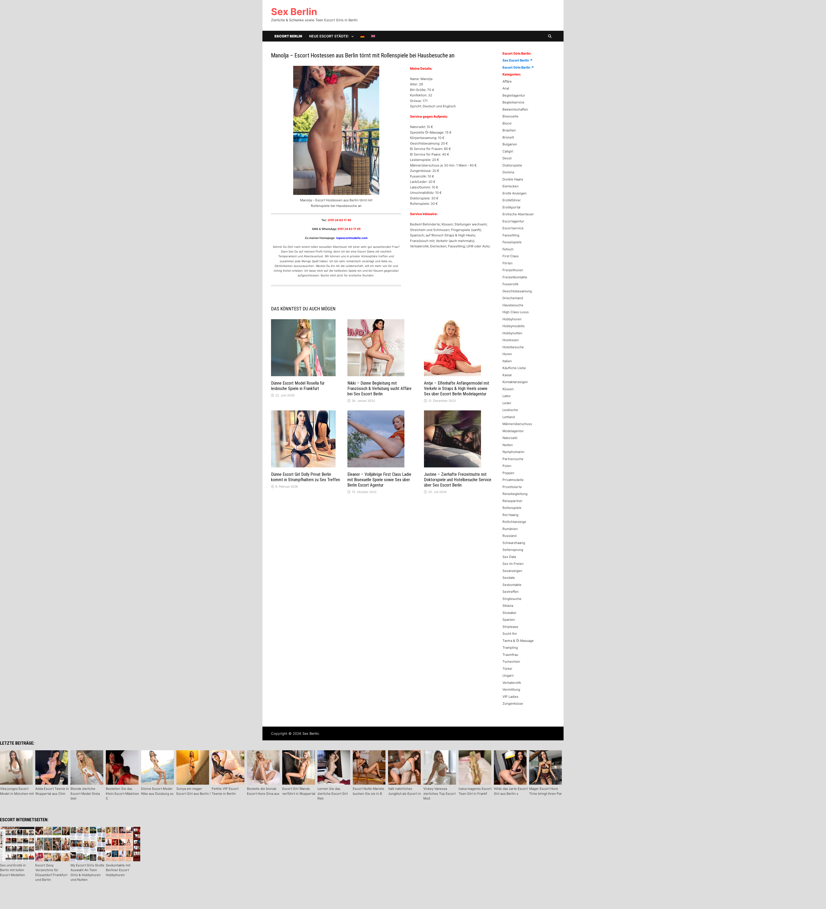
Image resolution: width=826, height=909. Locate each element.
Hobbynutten (512, 333)
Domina (508, 172)
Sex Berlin (294, 11)
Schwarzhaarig (513, 543)
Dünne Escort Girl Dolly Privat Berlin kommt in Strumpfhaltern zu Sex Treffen (305, 477)
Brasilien (509, 130)
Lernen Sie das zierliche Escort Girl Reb (332, 793)
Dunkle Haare (512, 179)
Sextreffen (510, 592)
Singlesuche (511, 599)
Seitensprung (512, 550)
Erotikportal (511, 207)
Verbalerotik (511, 683)
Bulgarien (509, 144)
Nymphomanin (513, 452)
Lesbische (510, 410)
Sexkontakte (511, 585)
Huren (507, 354)
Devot (507, 158)
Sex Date (509, 557)
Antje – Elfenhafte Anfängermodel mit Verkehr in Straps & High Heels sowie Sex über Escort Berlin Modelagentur (456, 388)
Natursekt (509, 438)
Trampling (510, 648)
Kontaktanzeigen (515, 382)
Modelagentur (513, 431)
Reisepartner (512, 501)
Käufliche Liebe (514, 368)
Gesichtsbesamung (517, 291)
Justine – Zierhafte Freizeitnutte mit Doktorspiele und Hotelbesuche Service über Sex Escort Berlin (457, 480)
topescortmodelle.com (352, 238)
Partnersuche (512, 459)
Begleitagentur (513, 95)
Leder (506, 403)
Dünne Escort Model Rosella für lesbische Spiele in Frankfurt (298, 386)
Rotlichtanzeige (514, 522)
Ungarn (508, 675)
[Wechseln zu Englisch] (373, 36)
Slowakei (509, 613)
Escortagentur (513, 221)
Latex (506, 396)
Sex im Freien (513, 564)
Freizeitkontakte (514, 277)
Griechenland (512, 298)
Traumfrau (510, 655)
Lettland (508, 417)
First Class (510, 256)
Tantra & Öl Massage (518, 641)
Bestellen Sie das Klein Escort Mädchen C (122, 793)
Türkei (507, 669)
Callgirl (507, 151)
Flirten (507, 263)
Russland (509, 536)
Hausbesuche (512, 305)
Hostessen (510, 340)
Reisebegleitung (514, 494)
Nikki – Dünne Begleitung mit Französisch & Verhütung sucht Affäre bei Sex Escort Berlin (379, 388)
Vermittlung (511, 689)
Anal (505, 88)
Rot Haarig (510, 515)
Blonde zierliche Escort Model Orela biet (85, 793)
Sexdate (508, 578)
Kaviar (507, 375)
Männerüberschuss (517, 424)
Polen (506, 466)
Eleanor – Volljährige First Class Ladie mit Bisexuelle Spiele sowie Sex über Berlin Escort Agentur (379, 480)
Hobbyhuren (511, 319)
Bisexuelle (510, 116)
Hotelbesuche (513, 347)
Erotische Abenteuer (518, 214)
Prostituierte (512, 487)
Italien (507, 361)
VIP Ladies (510, 697)
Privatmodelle (513, 480)
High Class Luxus (515, 312)
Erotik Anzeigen (514, 193)
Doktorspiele (512, 165)
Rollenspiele (511, 508)
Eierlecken (510, 186)
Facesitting (510, 235)
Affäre (507, 81)
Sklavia (507, 606)
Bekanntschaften (515, 109)
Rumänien (510, 529)
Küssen (508, 389)
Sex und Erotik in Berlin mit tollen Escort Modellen (13, 870)
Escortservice (513, 228)
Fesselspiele (512, 242)
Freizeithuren (512, 270)
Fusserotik (510, 284)
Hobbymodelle (513, 326)
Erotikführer (511, 200)
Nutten (507, 445)
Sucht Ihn (509, 634)
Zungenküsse (512, 703)
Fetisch (507, 249)
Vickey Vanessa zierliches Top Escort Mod (439, 793)
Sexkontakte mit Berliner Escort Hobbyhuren (118, 870)
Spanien (508, 620)
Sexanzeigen (512, 571)
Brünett (508, 137)
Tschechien (511, 661)
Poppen (508, 473)
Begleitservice (513, 102)
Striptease (510, 627)
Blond (506, 123)
